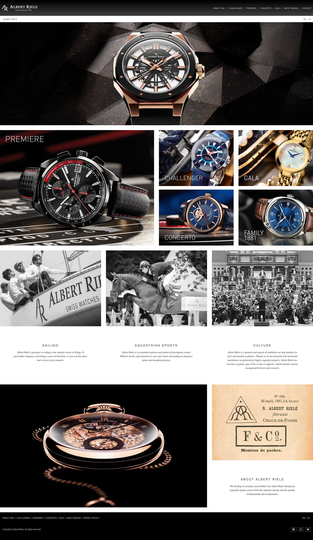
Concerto (265, 8)
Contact (306, 8)
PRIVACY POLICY (91, 518)
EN (305, 19)
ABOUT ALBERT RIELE (262, 479)
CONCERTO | (51, 518)
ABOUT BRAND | (74, 518)
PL (310, 19)
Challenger (235, 8)
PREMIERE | (38, 518)
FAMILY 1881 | (9, 518)
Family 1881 (219, 8)
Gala (277, 8)
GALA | (62, 518)
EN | (304, 518)
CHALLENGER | (24, 518)
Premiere (251, 8)
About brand (291, 8)
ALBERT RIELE (10, 19)
